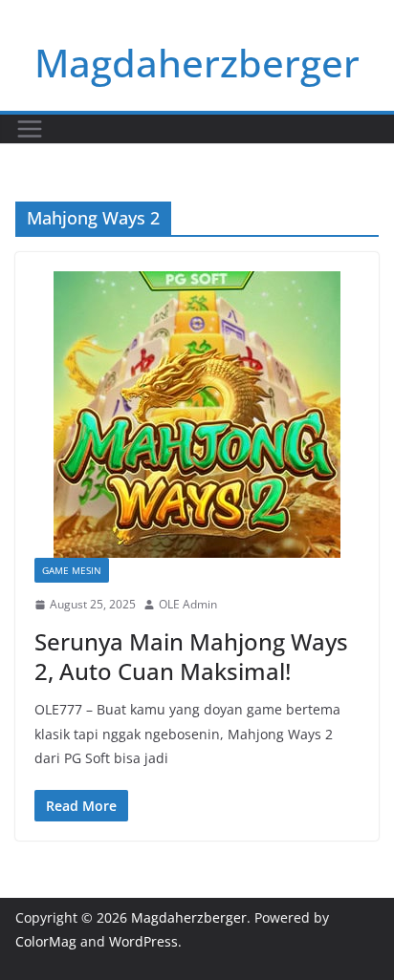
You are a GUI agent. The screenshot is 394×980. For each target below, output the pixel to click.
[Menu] (29, 129)
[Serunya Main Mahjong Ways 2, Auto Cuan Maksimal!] (197, 414)
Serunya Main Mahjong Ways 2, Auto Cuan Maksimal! (191, 656)
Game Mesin (71, 570)
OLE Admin (188, 604)
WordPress (143, 941)
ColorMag (46, 941)
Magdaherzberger (197, 62)
